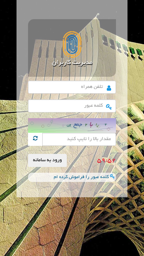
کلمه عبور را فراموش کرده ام (82, 177)
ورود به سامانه (47, 160)
